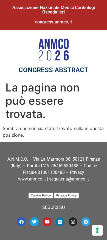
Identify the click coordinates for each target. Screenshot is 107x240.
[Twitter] (34, 221)
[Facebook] (21, 221)
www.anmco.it (32, 179)
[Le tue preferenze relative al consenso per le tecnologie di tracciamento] (97, 230)
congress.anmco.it (53, 22)
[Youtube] (47, 221)
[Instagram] (73, 221)
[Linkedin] (60, 221)
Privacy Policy (66, 195)
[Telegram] (85, 221)
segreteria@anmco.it (69, 179)
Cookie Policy (41, 195)
